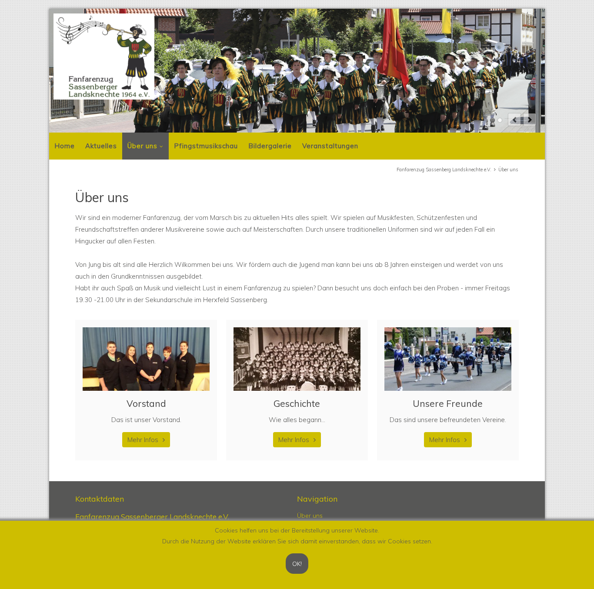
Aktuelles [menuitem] (101, 146)
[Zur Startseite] (103, 56)
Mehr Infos (142, 440)
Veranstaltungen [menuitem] (330, 146)
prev (514, 119)
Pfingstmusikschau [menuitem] (206, 146)
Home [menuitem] (64, 146)
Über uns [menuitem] (142, 146)
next (529, 119)
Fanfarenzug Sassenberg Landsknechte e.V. (444, 169)
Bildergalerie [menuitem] (270, 146)
